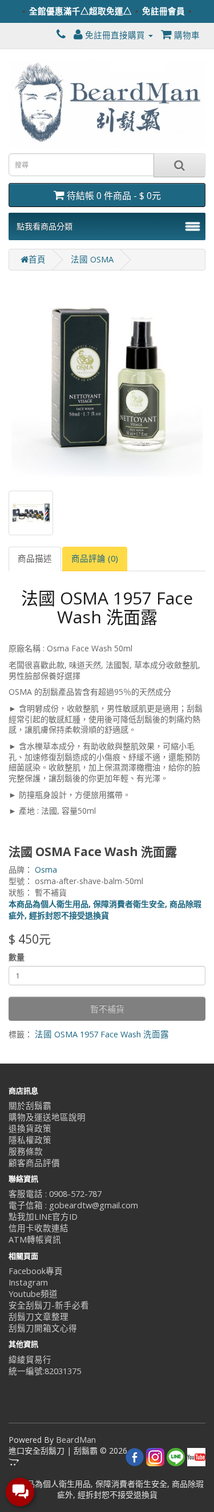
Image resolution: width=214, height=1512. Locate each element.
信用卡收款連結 (38, 1228)
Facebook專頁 (36, 1271)
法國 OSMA (92, 259)
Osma (46, 869)
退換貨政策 (30, 1128)
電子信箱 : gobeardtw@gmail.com (73, 1205)
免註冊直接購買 (115, 35)
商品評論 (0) (94, 558)
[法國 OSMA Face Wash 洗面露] (107, 380)
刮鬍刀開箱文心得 (43, 1328)
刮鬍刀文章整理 (38, 1316)
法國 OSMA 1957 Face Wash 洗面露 (102, 1034)
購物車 (186, 35)
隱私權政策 (30, 1140)
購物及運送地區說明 (47, 1117)
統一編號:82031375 (45, 1371)
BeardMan (76, 1439)
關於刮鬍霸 (30, 1105)
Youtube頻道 (33, 1293)
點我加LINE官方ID (43, 1216)
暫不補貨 (107, 1008)
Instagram (28, 1282)
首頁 (37, 259)
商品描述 (35, 558)
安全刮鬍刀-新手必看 (49, 1305)
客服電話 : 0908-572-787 (55, 1193)
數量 (17, 957)
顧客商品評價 (34, 1162)
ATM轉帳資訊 (35, 1239)
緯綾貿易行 (30, 1359)
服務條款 (26, 1151)
